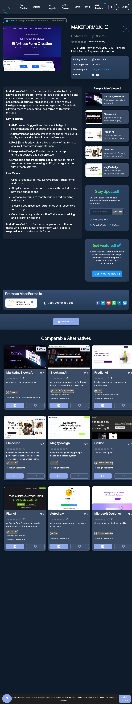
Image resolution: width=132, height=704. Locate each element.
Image (21, 21)
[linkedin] (119, 303)
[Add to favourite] (35, 405)
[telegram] (125, 303)
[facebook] (98, 303)
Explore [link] (36, 7)
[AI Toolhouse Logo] (7, 14)
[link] (24, 7)
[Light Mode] (111, 7)
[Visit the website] (15, 405)
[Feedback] (7, 698)
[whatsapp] (114, 303)
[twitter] (103, 303)
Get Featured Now (105, 274)
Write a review (67, 322)
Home (12, 21)
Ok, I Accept (124, 698)
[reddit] (108, 303)
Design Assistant (37, 21)
